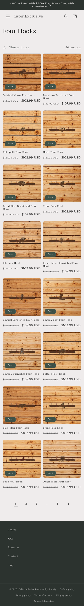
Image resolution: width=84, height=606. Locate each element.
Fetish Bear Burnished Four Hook (19, 208)
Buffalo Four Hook (54, 374)
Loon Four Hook (13, 481)
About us (13, 547)
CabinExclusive (27, 589)
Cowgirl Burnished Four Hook (21, 320)
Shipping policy (64, 595)
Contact (13, 556)
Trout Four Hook (53, 206)
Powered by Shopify (45, 589)
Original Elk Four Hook (57, 481)
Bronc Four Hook (53, 428)
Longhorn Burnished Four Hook (59, 97)
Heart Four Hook (53, 152)
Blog (10, 565)
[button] (8, 16)
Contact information (44, 601)
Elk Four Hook (12, 263)
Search (12, 530)
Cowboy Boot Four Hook (57, 320)
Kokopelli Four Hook (15, 152)
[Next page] (68, 504)
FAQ (10, 538)
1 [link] (15, 504)
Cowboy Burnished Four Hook (21, 374)
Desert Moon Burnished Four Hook (60, 265)
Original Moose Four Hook (19, 95)
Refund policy (67, 589)
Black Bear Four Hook (16, 428)
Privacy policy (23, 595)
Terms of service (43, 595)
